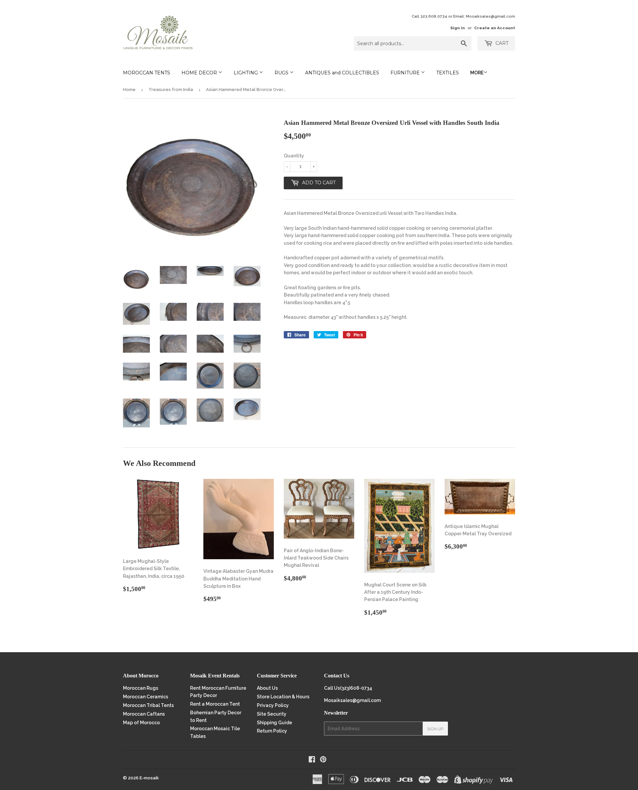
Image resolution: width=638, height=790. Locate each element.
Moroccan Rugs (140, 688)
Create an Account (494, 28)
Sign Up (435, 728)
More (476, 72)
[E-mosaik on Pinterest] (323, 760)
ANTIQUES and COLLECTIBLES (342, 73)
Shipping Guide (274, 722)
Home (129, 89)
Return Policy (272, 731)
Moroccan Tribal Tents (148, 705)
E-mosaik (149, 777)
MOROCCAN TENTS (146, 73)
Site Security (271, 714)
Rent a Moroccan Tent (215, 704)
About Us (267, 688)
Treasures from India (171, 89)
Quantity (294, 155)
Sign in (457, 28)
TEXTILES (447, 73)
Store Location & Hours (283, 696)
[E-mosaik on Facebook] (311, 760)
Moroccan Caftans (144, 714)
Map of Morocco (141, 722)
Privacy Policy (273, 705)
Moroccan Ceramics (145, 696)
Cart (501, 43)
